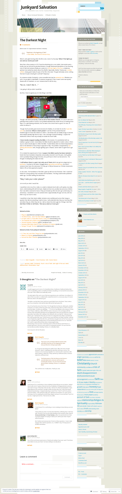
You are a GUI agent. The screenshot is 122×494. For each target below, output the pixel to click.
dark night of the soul (59, 263)
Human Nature (53, 260)
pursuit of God (83, 397)
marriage (96, 392)
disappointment (90, 373)
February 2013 (82, 287)
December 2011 (82, 317)
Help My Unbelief (82, 424)
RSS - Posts (81, 471)
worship (88, 411)
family (92, 382)
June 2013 (80, 280)
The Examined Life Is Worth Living (30, 220)
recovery (98, 397)
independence (81, 389)
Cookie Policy (36, 491)
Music (79, 340)
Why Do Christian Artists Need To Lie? (87, 176)
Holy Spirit (86, 387)
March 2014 (81, 263)
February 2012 (82, 312)
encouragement (82, 379)
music (86, 395)
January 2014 (81, 265)
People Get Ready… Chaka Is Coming (62, 272)
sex (78, 408)
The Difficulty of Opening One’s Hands (88, 125)
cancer (92, 360)
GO (102, 8)
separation (99, 406)
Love (79, 337)
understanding (92, 408)
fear (78, 384)
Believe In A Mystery (27, 235)
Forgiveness (88, 384)
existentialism (32, 265)
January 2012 (81, 314)
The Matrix (81, 408)
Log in (80, 455)
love (91, 392)
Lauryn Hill (87, 392)
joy (83, 392)
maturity (101, 392)
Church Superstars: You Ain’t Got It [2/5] (88, 142)
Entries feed (81, 458)
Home (23, 15)
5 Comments (26, 45)
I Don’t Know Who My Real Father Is (87, 115)
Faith (47, 260)
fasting (96, 382)
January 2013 (81, 290)
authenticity (91, 357)
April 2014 (81, 260)
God (98, 384)
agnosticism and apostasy (55, 164)
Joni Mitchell (80, 392)
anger (79, 357)
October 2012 (81, 294)
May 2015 (80, 240)
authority (97, 357)
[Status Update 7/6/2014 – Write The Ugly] (89, 171)
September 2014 (82, 248)
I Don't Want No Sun (89, 219)
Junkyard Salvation (39, 7)
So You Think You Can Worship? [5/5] (87, 155)
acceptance (79, 354)
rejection (79, 400)
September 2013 (82, 275)
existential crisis (59, 77)
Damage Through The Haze (29, 226)
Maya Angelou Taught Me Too (86, 189)
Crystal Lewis (86, 370)
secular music (86, 406)
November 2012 (82, 292)
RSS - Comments (82, 474)
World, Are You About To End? (86, 200)
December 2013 (82, 268)
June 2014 (80, 255)
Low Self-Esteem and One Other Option (88, 194)
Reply (30, 333)
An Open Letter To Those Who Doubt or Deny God (35, 218)
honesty (93, 387)
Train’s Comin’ (81, 131)
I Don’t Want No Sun (83, 122)
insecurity (88, 389)
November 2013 (82, 270)
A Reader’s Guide (50, 15)
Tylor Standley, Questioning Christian (87, 431)
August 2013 (81, 277)
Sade (80, 406)
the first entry (94, 53)
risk (96, 403)
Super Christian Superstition (85, 129)
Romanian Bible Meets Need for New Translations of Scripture (38, 224)
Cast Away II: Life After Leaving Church (88, 163)
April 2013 (81, 285)
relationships (88, 400)
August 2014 (81, 250)
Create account (82, 453)
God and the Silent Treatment (29, 237)
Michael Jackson (80, 394)
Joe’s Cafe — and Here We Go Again (87, 182)
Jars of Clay (97, 389)
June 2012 (80, 302)
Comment (67, 477)
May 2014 (80, 258)
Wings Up (24, 215)
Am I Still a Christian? (83, 191)
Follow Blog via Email (86, 86)
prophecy (95, 394)
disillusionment (24, 265)
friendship (94, 384)
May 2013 (80, 282)
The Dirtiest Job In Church (85, 198)
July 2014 (80, 253)
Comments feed (82, 460)
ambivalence (100, 354)
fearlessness (82, 384)
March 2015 (81, 243)
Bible (84, 360)
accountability (85, 354)
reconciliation (92, 397)
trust (86, 408)
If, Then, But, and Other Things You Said (32, 233)
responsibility (91, 403)
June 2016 (80, 236)
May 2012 (80, 304)
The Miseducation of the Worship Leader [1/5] (90, 138)
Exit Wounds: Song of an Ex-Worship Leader (89, 134)
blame (88, 360)
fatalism (100, 382)
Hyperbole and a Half (83, 427)
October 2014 (81, 245)
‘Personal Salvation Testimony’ (29, 222)
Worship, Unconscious (27, 272)
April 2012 (81, 307)
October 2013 (81, 272)
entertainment (91, 379)
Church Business (40, 260)
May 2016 (80, 238)
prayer (91, 395)
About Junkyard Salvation (35, 15)
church (42, 263)
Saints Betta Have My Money (85, 180)
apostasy (27, 263)
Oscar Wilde (31, 54)
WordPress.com (82, 463)
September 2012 (82, 297)
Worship (80, 342)
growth (79, 387)
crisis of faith (48, 263)
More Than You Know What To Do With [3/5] (89, 146)
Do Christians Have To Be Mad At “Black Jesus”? (90, 159)
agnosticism (93, 354)
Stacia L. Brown (82, 429)
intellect (92, 389)
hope (38, 265)
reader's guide (90, 51)
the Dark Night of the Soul (55, 68)
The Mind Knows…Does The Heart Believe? (33, 216)
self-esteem (94, 406)
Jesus (102, 389)
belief (31, 263)
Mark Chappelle (30, 260)
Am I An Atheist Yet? (83, 120)
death (67, 263)
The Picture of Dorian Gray (42, 54)
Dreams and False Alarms (84, 186)
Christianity (37, 263)
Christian (96, 360)
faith (97, 379)
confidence (89, 367)
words (83, 411)
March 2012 (81, 309)
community (81, 367)
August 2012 (81, 299)
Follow (83, 100)
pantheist (22, 164)
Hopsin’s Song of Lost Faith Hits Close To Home (90, 167)
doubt (92, 376)
